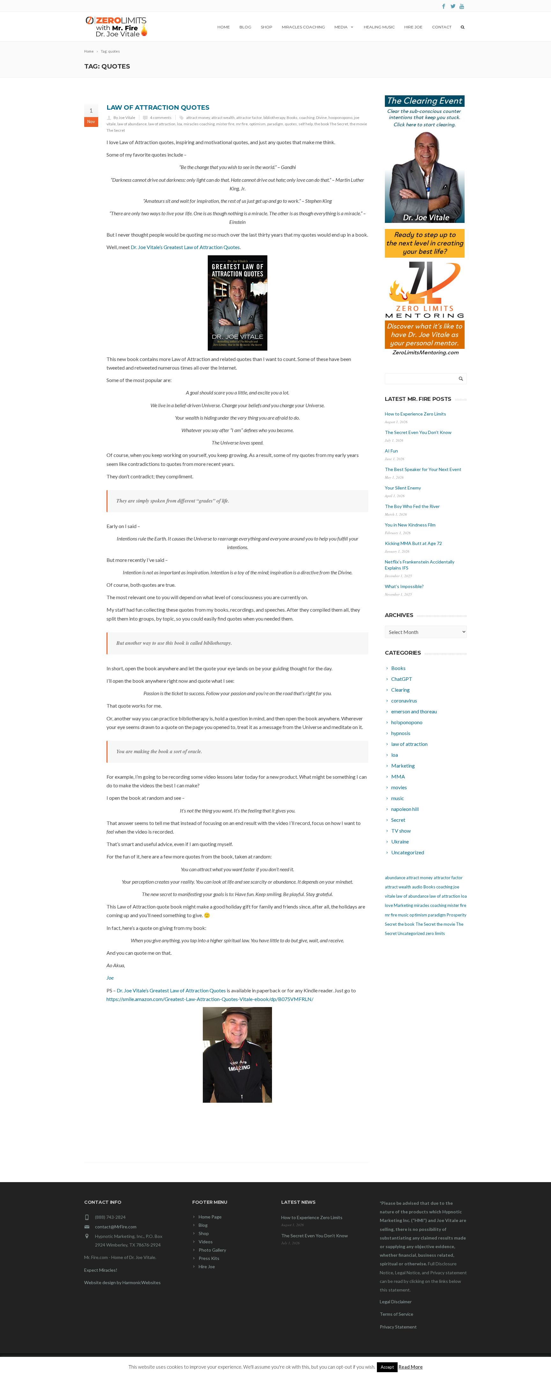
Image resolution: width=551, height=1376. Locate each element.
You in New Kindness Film (410, 524)
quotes (291, 123)
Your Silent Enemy (403, 487)
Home (223, 27)
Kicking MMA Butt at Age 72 (413, 543)
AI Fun (391, 450)
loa (179, 123)
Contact (442, 27)
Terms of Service (396, 1314)
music (403, 914)
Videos (206, 1241)
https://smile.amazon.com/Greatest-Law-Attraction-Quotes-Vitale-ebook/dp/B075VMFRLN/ (210, 999)
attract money (198, 117)
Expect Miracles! (100, 1270)
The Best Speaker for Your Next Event (423, 469)
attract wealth (223, 117)
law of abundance (132, 123)
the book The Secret (331, 123)
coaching (306, 117)
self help (305, 123)
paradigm (275, 123)
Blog (245, 27)
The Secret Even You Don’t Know (418, 432)
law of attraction (161, 123)
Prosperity (457, 914)
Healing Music (379, 27)
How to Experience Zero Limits (415, 413)
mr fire (242, 123)
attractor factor (249, 117)
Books (292, 117)
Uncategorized (411, 933)
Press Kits (209, 1258)
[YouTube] (462, 7)
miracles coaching (199, 123)
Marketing (403, 905)
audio (417, 886)
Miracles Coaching (303, 27)
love (389, 905)
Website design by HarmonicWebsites (122, 1282)
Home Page (210, 1216)
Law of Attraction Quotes (158, 107)
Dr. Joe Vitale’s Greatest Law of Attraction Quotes (185, 247)
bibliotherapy (274, 117)
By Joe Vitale (124, 117)
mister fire (225, 123)
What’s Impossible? (404, 586)
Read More (411, 1367)
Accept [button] (387, 1367)
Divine (321, 117)
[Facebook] (443, 7)
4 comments (161, 117)
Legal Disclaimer (396, 1301)
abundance (395, 877)
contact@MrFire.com (115, 1226)
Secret (391, 924)
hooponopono (340, 117)
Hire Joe (413, 27)
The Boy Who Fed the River (412, 506)
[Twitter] (453, 7)
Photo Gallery (212, 1250)
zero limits (435, 933)
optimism (257, 123)
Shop (266, 27)
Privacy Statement (398, 1326)
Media (341, 27)
